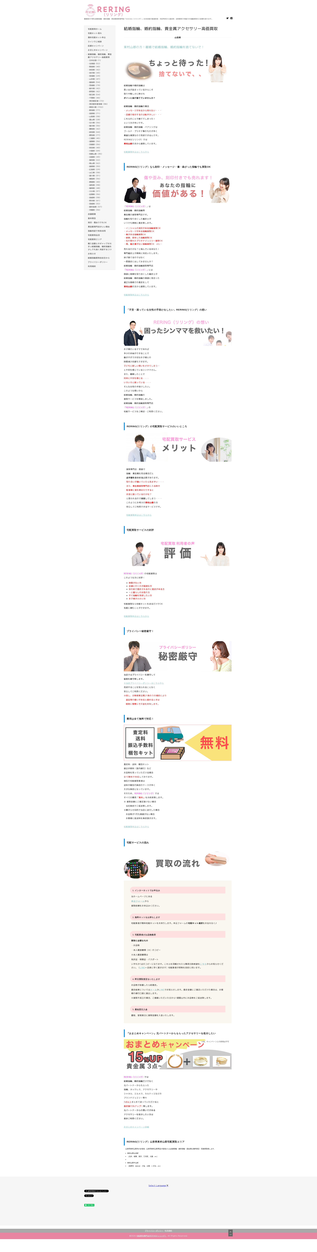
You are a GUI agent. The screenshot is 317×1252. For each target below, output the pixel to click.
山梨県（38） (95, 116)
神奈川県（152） (96, 107)
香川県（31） (95, 176)
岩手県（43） (95, 73)
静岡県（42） (95, 129)
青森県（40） (95, 66)
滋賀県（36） (95, 141)
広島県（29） (95, 169)
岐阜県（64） (95, 132)
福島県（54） (95, 82)
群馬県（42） (95, 91)
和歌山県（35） (96, 154)
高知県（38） (95, 185)
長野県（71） (95, 113)
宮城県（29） (95, 76)
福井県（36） (95, 126)
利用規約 (168, 1230)
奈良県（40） (95, 147)
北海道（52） (95, 63)
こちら (203, 964)
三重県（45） (95, 138)
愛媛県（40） (95, 182)
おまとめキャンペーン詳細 (136, 1127)
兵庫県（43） (95, 157)
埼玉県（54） (95, 95)
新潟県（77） (95, 110)
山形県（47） (95, 79)
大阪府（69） (95, 151)
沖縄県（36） (95, 210)
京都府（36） (95, 144)
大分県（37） (95, 191)
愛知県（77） (95, 135)
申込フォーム (138, 901)
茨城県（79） (95, 85)
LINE (142, 967)
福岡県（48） (95, 188)
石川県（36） (95, 123)
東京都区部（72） (97, 101)
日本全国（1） (95, 60)
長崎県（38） (95, 197)
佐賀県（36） (95, 194)
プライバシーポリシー (154, 1230)
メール (153, 989)
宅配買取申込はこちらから (136, 152)
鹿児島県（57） (96, 207)
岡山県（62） (95, 163)
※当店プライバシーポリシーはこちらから (144, 683)
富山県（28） (95, 120)
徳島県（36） (95, 179)
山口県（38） (95, 172)
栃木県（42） (95, 88)
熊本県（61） (95, 200)
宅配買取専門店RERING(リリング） (151, 1236)
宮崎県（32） (95, 204)
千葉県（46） (95, 98)
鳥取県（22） (95, 160)
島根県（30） (95, 166)
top (230, 1234)
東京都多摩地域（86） (98, 104)
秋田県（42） (95, 70)
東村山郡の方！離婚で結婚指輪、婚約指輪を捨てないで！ (164, 47)
